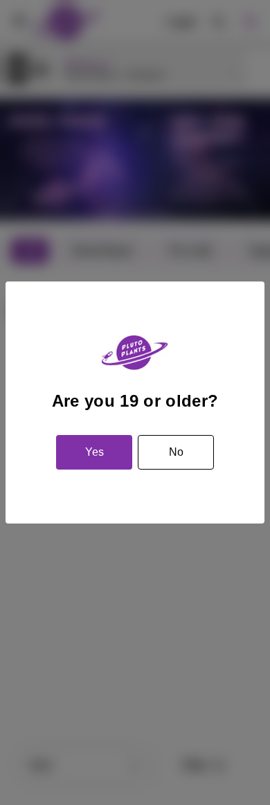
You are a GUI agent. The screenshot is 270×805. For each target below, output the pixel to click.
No (176, 452)
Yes (94, 452)
